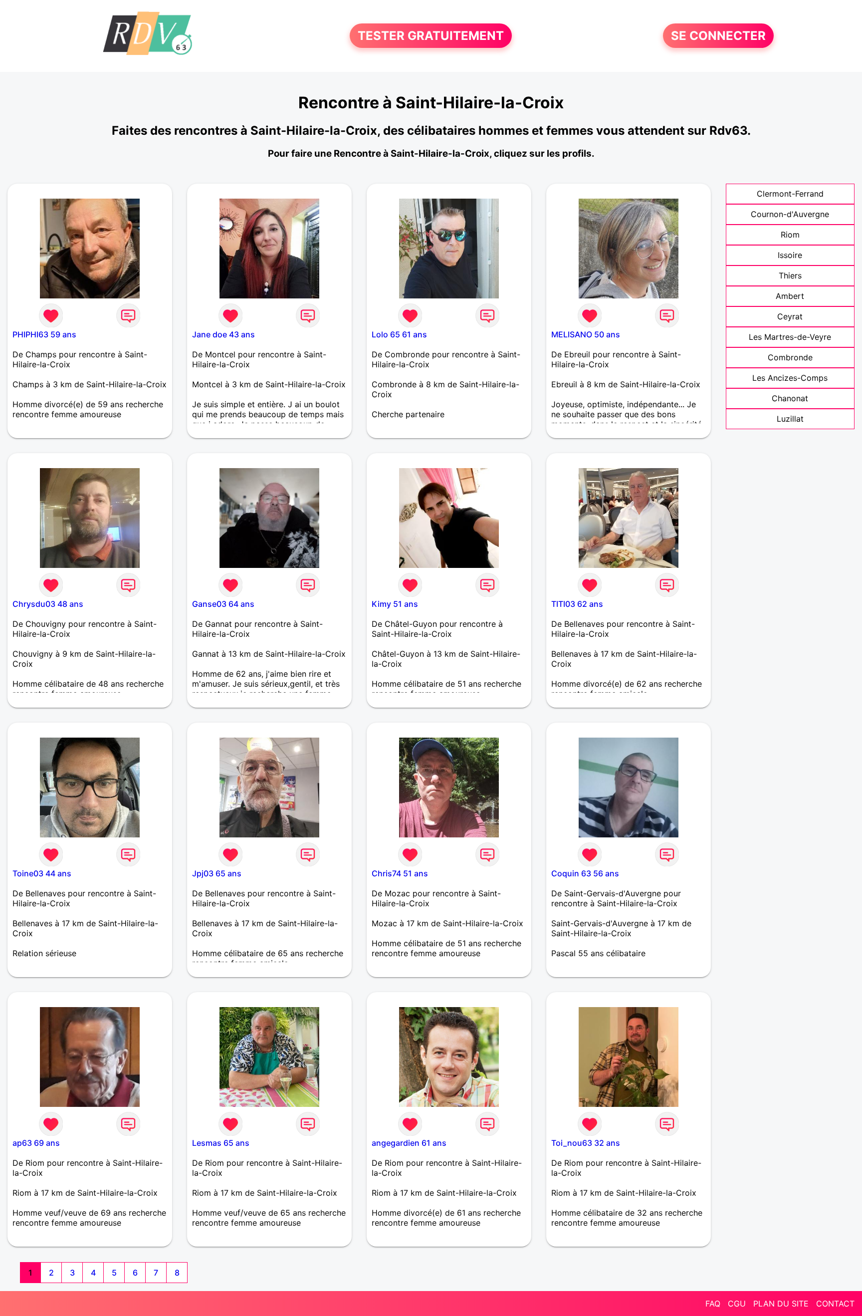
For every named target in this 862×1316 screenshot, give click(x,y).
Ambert (790, 296)
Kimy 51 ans (395, 604)
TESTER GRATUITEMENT (431, 35)
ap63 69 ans (36, 1143)
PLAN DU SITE (781, 1304)
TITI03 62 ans (577, 604)
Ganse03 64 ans (223, 604)
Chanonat (790, 398)
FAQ (712, 1304)
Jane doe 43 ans (223, 334)
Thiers (790, 275)
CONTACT (835, 1304)
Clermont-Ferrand (790, 194)
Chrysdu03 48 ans (47, 604)
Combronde (790, 357)
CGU (737, 1304)
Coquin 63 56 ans (585, 873)
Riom (790, 235)
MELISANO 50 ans (585, 334)
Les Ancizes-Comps (790, 378)
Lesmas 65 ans (220, 1143)
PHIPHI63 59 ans (44, 334)
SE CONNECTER (718, 35)
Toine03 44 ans (41, 873)
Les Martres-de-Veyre (790, 337)
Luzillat (790, 419)
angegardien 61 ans (409, 1143)
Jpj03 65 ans (216, 873)
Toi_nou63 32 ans (585, 1143)
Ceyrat (790, 316)
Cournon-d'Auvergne (790, 214)
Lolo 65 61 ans (399, 334)
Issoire (790, 255)
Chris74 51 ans (400, 873)
